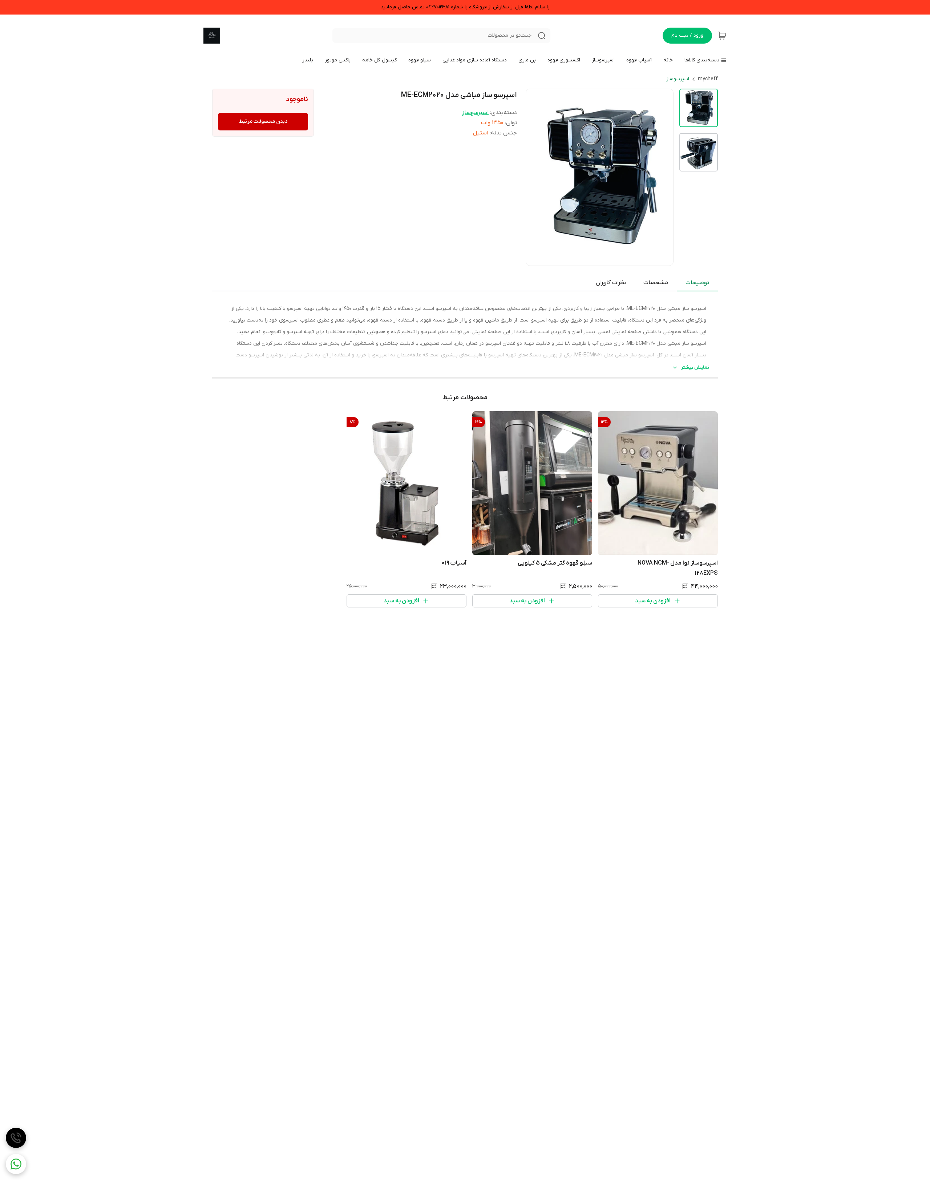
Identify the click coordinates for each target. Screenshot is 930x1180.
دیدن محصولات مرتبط (263, 121)
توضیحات (697, 282)
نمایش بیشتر (695, 367)
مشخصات (655, 282)
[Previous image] (536, 177)
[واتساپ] (16, 1164)
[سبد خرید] (722, 35)
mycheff (708, 79)
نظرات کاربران (611, 282)
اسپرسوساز (677, 79)
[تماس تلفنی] (16, 1138)
